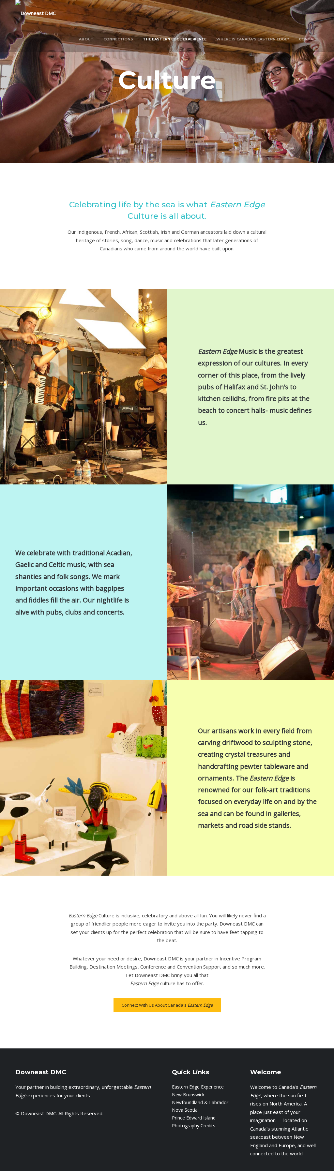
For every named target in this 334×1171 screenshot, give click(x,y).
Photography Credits (193, 1125)
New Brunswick (188, 1094)
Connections (118, 39)
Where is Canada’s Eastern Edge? (252, 39)
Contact (309, 39)
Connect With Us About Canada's (167, 1005)
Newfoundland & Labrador (200, 1102)
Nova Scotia (185, 1110)
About (86, 39)
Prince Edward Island (194, 1118)
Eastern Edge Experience (198, 1087)
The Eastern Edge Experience (174, 39)
